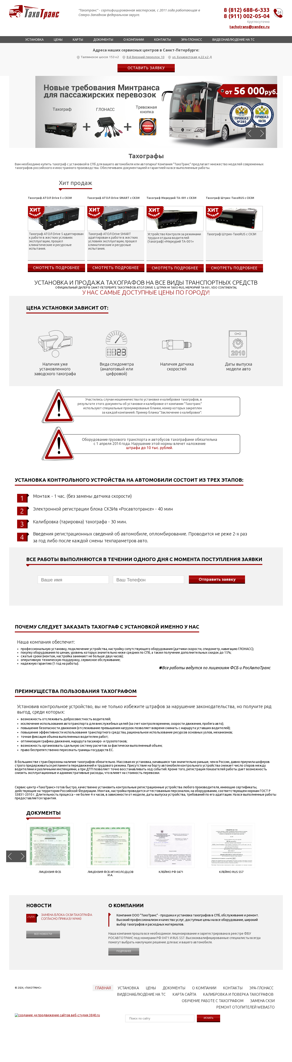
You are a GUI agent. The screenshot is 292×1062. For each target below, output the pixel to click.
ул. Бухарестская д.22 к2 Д (192, 57)
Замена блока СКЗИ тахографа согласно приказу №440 (66, 916)
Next (261, 133)
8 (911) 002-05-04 (247, 16)
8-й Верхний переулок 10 (145, 57)
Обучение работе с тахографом (212, 1001)
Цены (58, 39)
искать (208, 1018)
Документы (103, 39)
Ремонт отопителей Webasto (245, 1007)
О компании (133, 39)
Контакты (162, 39)
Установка (34, 39)
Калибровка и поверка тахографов (238, 994)
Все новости (43, 934)
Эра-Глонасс (191, 39)
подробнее (123, 951)
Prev (251, 133)
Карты (78, 39)
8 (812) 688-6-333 (247, 10)
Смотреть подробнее (56, 268)
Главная (103, 988)
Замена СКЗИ (262, 1001)
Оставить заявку (146, 68)
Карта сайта (184, 994)
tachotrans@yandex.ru (249, 27)
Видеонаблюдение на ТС (233, 39)
